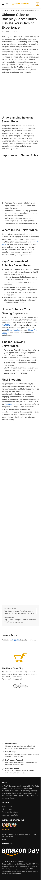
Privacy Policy (7, 809)
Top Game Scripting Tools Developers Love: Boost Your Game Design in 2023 (19, 612)
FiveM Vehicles (13, 330)
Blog (12, 10)
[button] (37, 4)
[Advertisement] (20, 95)
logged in (16, 640)
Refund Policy (7, 806)
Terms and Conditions (10, 812)
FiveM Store (6, 10)
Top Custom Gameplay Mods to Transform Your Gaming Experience (20, 621)
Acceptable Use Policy (10, 815)
